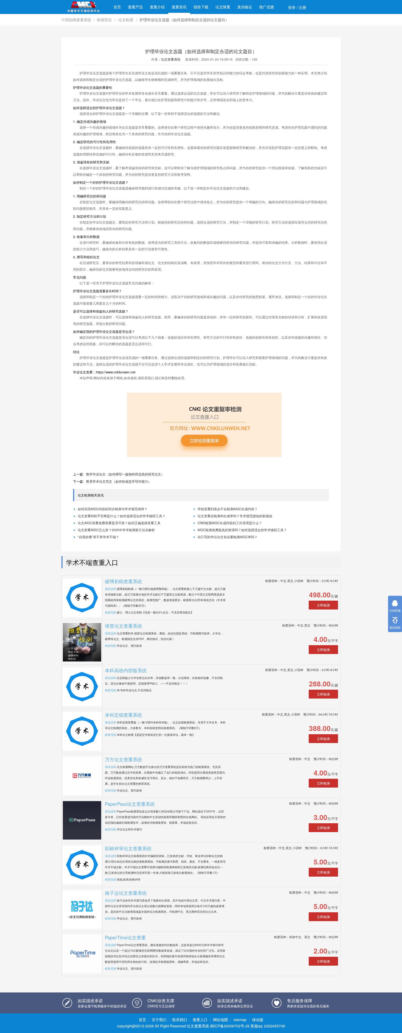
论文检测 (126, 19)
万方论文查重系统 (123, 759)
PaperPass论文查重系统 (130, 803)
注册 (302, 7)
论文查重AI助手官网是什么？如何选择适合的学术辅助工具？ (121, 515)
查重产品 (135, 7)
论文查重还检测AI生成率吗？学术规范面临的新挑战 (235, 515)
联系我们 (179, 1019)
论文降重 (222, 7)
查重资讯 (179, 7)
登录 (291, 7)
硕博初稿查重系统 (123, 581)
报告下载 (201, 7)
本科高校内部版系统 (126, 670)
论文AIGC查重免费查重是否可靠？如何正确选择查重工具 (119, 522)
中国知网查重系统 (76, 19)
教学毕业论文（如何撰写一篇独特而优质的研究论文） (125, 474)
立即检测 (323, 605)
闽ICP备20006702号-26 (230, 1026)
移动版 (257, 1019)
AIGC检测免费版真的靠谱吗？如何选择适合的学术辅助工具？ (242, 529)
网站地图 (220, 1019)
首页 (117, 7)
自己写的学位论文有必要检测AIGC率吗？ (228, 536)
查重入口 (200, 1019)
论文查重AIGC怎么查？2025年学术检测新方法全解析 (116, 529)
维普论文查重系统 (123, 625)
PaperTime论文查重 (125, 937)
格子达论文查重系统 (126, 892)
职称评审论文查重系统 (128, 848)
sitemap (240, 1019)
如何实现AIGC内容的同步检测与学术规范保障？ (112, 508)
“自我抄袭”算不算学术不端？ (98, 536)
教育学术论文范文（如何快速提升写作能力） (118, 481)
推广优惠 (266, 7)
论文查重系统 (171, 59)
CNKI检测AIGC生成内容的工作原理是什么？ (230, 522)
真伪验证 (244, 7)
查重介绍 (157, 7)
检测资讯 (105, 19)
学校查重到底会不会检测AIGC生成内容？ (228, 508)
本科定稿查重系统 (123, 714)
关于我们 (159, 1019)
